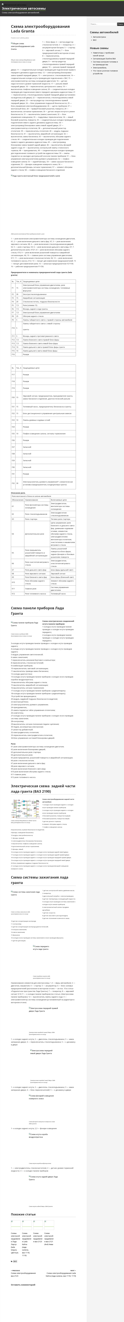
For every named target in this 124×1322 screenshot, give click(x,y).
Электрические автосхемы (24, 8)
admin (27, 38)
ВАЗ (15, 1261)
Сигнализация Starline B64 (104, 58)
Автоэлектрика (99, 37)
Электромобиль (100, 67)
